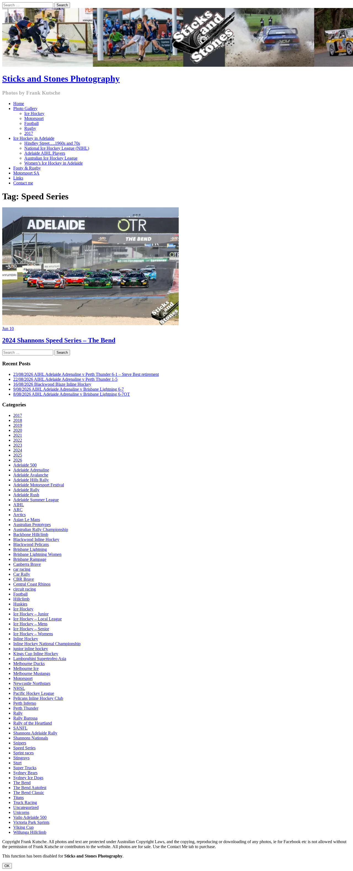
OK (7, 866)
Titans (18, 797)
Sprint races (23, 753)
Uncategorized (26, 807)
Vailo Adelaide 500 (30, 817)
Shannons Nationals (30, 738)
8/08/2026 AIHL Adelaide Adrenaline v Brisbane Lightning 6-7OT (71, 394)
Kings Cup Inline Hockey (35, 653)
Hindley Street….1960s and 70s (52, 143)
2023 (17, 445)
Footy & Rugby (27, 168)
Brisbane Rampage (29, 559)
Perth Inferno (24, 703)
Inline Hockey (25, 638)
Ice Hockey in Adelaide (33, 138)
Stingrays (21, 757)
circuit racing (24, 589)
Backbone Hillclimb (30, 534)
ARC (18, 509)
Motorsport (34, 118)
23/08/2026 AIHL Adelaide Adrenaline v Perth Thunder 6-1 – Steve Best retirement (86, 374)
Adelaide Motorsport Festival (38, 485)
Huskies (20, 604)
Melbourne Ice (26, 668)
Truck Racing (25, 802)
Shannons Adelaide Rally (35, 733)
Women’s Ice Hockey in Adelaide (53, 163)
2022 (17, 440)
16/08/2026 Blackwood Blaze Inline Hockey (52, 384)
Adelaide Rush (26, 494)
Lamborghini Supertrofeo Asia (39, 658)
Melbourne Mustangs (31, 673)
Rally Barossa (25, 718)
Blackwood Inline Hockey (36, 539)
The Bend (22, 782)
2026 (17, 460)
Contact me (23, 183)
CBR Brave (23, 579)
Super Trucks (24, 767)
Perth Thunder (25, 708)
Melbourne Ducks (29, 663)
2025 (17, 455)
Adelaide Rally (26, 489)
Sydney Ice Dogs (28, 777)
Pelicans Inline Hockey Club (38, 698)
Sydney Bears (25, 772)
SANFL (20, 728)
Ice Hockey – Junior (31, 614)
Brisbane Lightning (30, 549)
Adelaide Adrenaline (31, 470)
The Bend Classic (28, 792)
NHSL (19, 688)
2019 (17, 425)
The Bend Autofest (29, 787)
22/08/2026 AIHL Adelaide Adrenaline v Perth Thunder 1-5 (65, 379)
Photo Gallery (25, 108)
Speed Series (24, 748)
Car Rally (21, 574)
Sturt (17, 762)
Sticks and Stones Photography (61, 79)
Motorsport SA (26, 173)
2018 (17, 420)
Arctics (19, 514)
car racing (21, 569)
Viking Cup (23, 827)
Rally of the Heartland (32, 723)
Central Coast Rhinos (31, 584)
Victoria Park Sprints (31, 822)
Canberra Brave (27, 564)
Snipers (19, 743)
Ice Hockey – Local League (37, 619)
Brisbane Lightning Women (37, 554)
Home (18, 103)
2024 (17, 450)
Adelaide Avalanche (30, 475)
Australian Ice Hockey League (50, 158)
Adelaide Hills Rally (31, 480)
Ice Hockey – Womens (33, 633)
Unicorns (21, 812)
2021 (17, 435)
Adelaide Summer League (36, 499)
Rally (18, 713)
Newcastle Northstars (31, 683)
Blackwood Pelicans (31, 544)
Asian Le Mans (26, 519)
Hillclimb (21, 599)
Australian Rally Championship (40, 529)
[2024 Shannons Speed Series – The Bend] (90, 323)
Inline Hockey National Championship (47, 643)
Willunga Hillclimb (29, 832)
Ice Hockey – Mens (30, 623)
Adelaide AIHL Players (44, 153)
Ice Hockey (34, 113)
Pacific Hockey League (33, 693)
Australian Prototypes (32, 524)
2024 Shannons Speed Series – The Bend (58, 340)
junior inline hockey (30, 648)
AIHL (18, 504)
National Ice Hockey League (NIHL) (56, 148)
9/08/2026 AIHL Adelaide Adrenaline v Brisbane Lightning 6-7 (68, 389)
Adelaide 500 (25, 465)
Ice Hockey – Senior (31, 628)
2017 (28, 133)
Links (18, 178)
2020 (17, 430)
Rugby (30, 128)
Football (31, 123)
